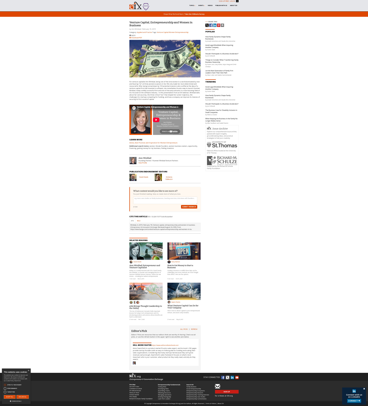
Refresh (194, 329)
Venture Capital (163, 32)
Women (172, 32)
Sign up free (224, 1)
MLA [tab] (138, 221)
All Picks (184, 329)
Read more (17, 381)
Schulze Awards (134, 395)
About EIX (233, 5)
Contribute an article (135, 389)
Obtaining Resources (164, 393)
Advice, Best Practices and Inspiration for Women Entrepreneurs (153, 143)
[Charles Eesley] (134, 302)
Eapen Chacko (175, 302)
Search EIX (189, 385)
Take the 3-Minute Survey (194, 14)
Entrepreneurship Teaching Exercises (197, 395)
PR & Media (133, 397)
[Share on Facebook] (211, 25)
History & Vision (134, 393)
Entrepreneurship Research (194, 393)
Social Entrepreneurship (193, 389)
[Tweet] (207, 25)
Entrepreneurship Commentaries (196, 399)
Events (201, 5)
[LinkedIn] (214, 25)
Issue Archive (220, 128)
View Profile (142, 163)
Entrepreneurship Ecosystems (195, 391)
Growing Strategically (164, 397)
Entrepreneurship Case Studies (195, 397)
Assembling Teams (164, 391)
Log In (232, 1)
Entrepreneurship (182, 32)
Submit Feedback (189, 207)
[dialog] (16, 386)
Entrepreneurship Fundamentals (169, 385)
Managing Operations (164, 395)
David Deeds (143, 177)
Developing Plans (163, 389)
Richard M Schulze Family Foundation (141, 399)
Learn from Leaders (164, 399)
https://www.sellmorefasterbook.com (164, 345)
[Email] (222, 25)
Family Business (191, 387)
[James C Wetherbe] (137, 302)
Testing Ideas (162, 387)
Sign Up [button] (227, 392)
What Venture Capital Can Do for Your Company (182, 307)
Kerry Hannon (175, 262)
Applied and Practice (144, 32)
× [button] (28, 370)
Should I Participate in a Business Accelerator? (221, 54)
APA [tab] (132, 221)
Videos (210, 5)
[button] (16, 401)
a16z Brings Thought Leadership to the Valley (145, 307)
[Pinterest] (218, 25)
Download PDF (136, 38)
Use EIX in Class (134, 386)
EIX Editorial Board (135, 391)
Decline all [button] (22, 397)
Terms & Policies (211, 403)
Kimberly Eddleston (169, 178)
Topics (192, 5)
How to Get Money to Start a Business (180, 266)
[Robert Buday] (131, 302)
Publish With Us (221, 5)
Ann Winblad (136, 29)
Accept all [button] (9, 397)
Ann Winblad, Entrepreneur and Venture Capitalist (144, 266)
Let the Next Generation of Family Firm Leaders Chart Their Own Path (219, 72)
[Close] (364, 388)
